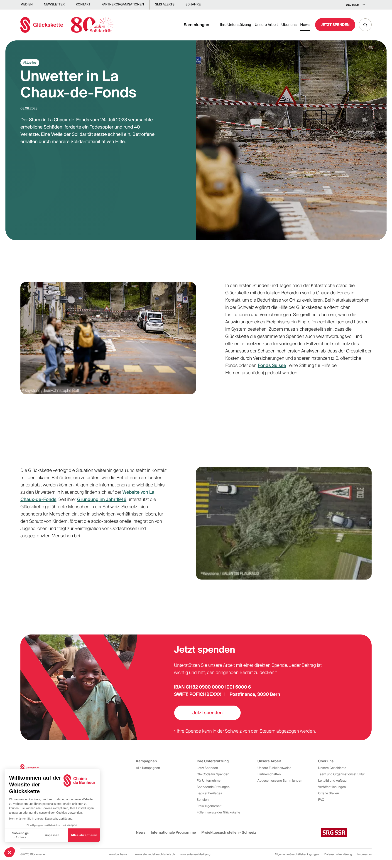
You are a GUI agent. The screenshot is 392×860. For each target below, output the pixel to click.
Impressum (364, 854)
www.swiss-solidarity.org (195, 854)
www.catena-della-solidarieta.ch (155, 854)
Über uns (288, 24)
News (304, 24)
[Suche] (365, 24)
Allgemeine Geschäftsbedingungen (297, 854)
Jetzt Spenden (335, 24)
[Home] (66, 24)
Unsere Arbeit (266, 24)
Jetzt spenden (207, 713)
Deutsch (352, 5)
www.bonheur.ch (119, 854)
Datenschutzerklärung (338, 854)
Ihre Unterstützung (235, 24)
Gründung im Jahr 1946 (101, 500)
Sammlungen (196, 24)
